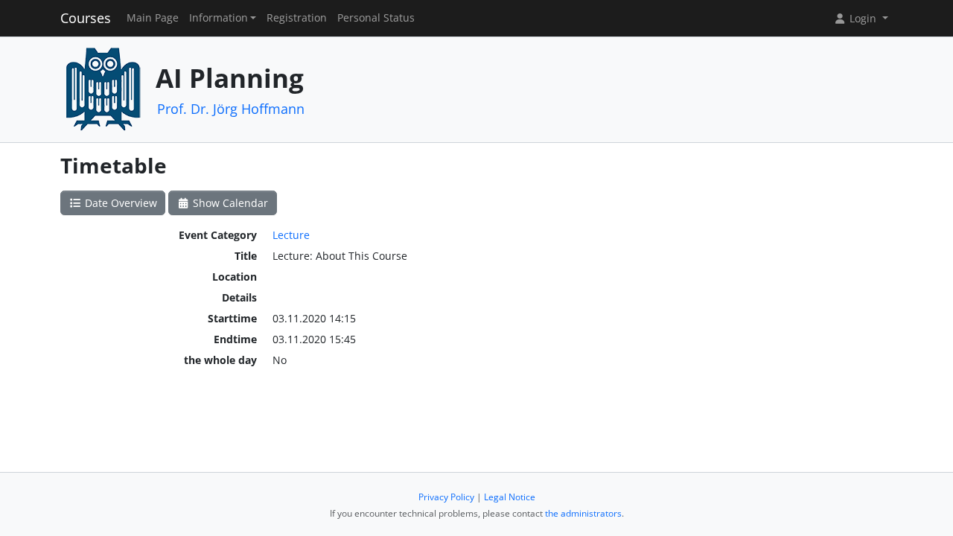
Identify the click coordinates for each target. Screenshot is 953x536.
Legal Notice (509, 497)
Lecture (291, 235)
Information (218, 18)
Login (863, 18)
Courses (85, 18)
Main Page (153, 18)
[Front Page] (102, 88)
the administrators (583, 513)
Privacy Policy (446, 497)
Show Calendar (229, 203)
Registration (297, 18)
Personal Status (376, 18)
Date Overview (119, 203)
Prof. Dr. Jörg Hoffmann (231, 109)
